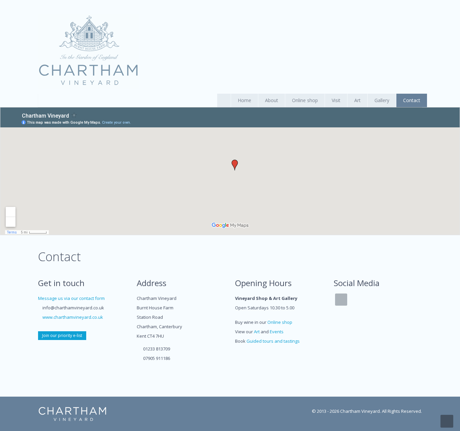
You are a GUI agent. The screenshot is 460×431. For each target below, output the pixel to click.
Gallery (381, 100)
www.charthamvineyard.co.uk (72, 317)
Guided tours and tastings (273, 341)
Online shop (305, 100)
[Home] (88, 51)
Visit (336, 100)
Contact (411, 100)
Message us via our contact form (71, 298)
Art (357, 100)
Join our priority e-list (62, 335)
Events (277, 332)
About (271, 100)
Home (244, 100)
